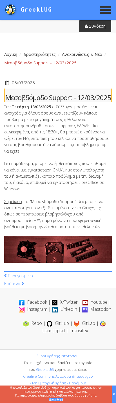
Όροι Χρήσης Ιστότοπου (58, 355)
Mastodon (100, 309)
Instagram (37, 309)
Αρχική (10, 54)
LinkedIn (68, 309)
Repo (36, 323)
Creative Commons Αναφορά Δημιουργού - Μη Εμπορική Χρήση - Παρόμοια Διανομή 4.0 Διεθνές (58, 383)
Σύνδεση (97, 26)
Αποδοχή (57, 399)
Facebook (37, 302)
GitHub (62, 323)
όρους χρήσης (85, 395)
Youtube (99, 302)
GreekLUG (45, 369)
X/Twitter (69, 302)
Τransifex (79, 330)
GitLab (88, 323)
